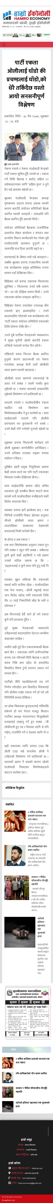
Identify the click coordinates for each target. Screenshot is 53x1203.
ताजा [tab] (13, 1050)
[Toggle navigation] (4, 44)
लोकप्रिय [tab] (38, 1050)
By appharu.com (8, 1200)
